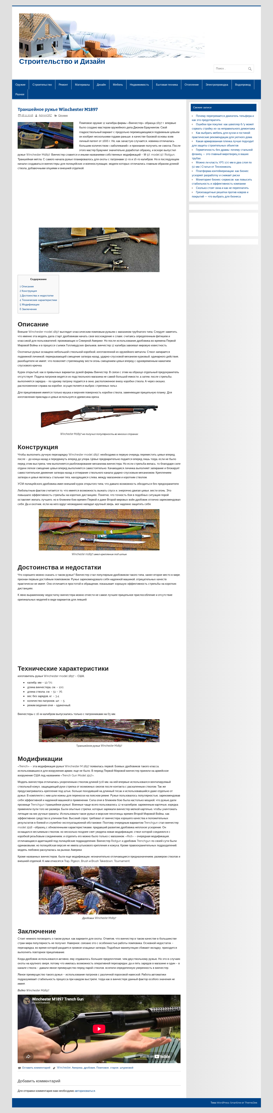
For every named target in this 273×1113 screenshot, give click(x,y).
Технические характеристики (38, 299)
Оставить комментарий (36, 1067)
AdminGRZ (45, 115)
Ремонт (63, 84)
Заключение (28, 309)
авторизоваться (85, 1091)
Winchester (64, 1067)
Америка (77, 1067)
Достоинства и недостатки (36, 295)
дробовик (89, 1067)
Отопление (192, 84)
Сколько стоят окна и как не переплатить (222, 188)
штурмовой (126, 1067)
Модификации (29, 304)
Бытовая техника (167, 84)
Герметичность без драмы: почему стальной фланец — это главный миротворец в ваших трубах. (222, 154)
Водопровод (243, 84)
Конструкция (28, 290)
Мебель (118, 84)
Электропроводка (217, 84)
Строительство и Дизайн (62, 61)
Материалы (82, 84)
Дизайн (101, 84)
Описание (27, 286)
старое (114, 1067)
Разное (19, 94)
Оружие (20, 84)
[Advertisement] (99, 199)
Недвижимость (139, 84)
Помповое (102, 1067)
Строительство (42, 84)
